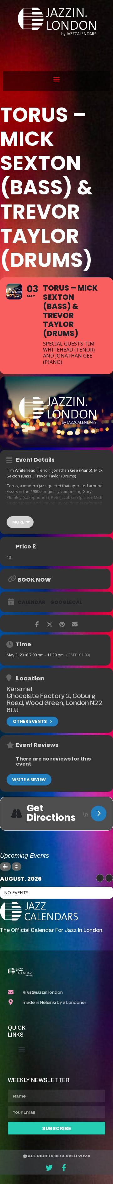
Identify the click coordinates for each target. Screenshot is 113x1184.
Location (30, 678)
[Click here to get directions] (98, 813)
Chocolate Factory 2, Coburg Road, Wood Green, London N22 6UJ (54, 702)
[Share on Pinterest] (61, 623)
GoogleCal (66, 602)
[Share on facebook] (36, 623)
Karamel (19, 688)
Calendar (32, 602)
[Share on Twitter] (49, 623)
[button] (56, 79)
